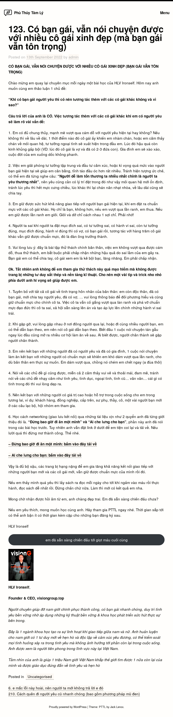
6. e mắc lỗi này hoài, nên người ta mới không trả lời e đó (55, 687)
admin (74, 56)
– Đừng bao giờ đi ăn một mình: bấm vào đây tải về (52, 443)
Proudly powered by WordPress (68, 707)
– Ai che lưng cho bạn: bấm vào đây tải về (44, 455)
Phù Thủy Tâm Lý (28, 12)
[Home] (8, 15)
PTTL (102, 707)
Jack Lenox (116, 707)
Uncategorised (40, 676)
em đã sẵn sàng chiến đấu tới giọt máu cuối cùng (87, 539)
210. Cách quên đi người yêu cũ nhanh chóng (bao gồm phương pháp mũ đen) (74, 693)
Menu (164, 12)
